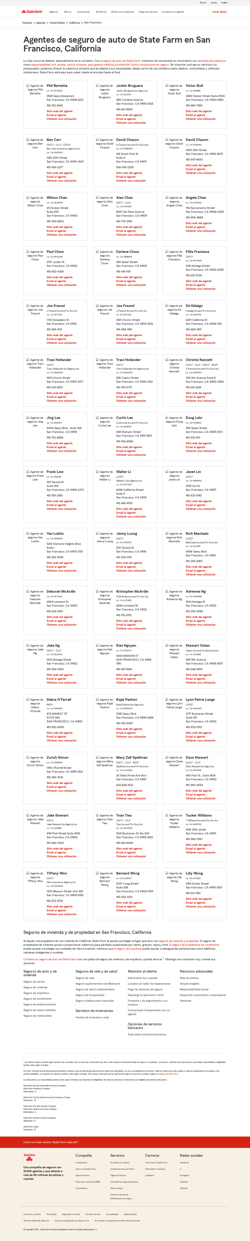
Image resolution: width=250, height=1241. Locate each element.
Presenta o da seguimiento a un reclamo (148, 1002)
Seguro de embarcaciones (39, 1004)
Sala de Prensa (82, 1175)
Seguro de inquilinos (36, 993)
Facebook (184, 1162)
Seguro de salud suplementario (95, 989)
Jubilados (149, 1175)
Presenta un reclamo (120, 1162)
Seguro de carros (34, 981)
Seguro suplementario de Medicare (98, 983)
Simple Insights (189, 983)
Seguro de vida (85, 978)
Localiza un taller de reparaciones (149, 983)
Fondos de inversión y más (92, 1017)
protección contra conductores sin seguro (143, 64)
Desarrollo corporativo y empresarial (203, 995)
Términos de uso (93, 1214)
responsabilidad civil (43, 64)
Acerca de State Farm (86, 1169)
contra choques (77, 64)
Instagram (184, 1175)
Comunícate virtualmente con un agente (149, 1012)
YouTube (184, 1188)
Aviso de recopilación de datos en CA (72, 1221)
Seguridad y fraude (71, 1214)
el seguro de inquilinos (127, 948)
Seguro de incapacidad (90, 995)
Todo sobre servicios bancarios (147, 1034)
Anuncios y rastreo (32, 1214)
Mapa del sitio (130, 1214)
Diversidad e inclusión (155, 1169)
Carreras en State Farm (156, 1162)
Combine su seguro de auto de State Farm (50, 959)
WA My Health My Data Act (36, 1221)
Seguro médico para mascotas (95, 1000)
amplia (61, 64)
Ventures (185, 1000)
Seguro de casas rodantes (39, 1010)
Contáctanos (81, 1162)
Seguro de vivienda (35, 987)
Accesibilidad (112, 1214)
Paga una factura (118, 1175)
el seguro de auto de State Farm (120, 60)
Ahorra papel (116, 1188)
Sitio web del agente (59, 111)
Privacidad (51, 1214)
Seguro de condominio (37, 998)
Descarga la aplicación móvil (146, 995)
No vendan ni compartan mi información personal (117, 1221)
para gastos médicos (101, 64)
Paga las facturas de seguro (145, 989)
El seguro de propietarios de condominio (194, 944)
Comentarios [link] (81, 1188)
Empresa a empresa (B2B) (88, 1182)
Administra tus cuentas (143, 978)
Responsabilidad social (194, 989)
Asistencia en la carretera (122, 1169)
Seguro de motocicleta (37, 1015)
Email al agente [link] (56, 115)
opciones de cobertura (212, 60)
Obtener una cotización (62, 118)
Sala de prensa (189, 978)
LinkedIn (184, 1182)
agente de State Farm (169, 1074)
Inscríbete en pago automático (124, 1182)
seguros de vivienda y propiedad (179, 941)
